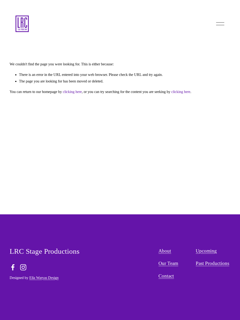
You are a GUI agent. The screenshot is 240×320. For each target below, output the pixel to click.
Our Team (168, 263)
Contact (166, 276)
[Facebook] (13, 267)
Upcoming (206, 251)
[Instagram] (23, 267)
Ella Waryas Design (44, 278)
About (164, 251)
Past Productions (212, 263)
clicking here (72, 92)
